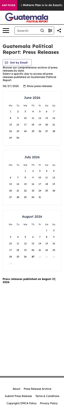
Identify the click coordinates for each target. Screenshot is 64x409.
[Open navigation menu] (6, 30)
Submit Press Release (18, 396)
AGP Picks (8, 5)
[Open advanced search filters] (50, 30)
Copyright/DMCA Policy (22, 403)
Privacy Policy (49, 403)
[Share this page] (59, 30)
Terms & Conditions (47, 396)
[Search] (42, 30)
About (16, 388)
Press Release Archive (37, 388)
